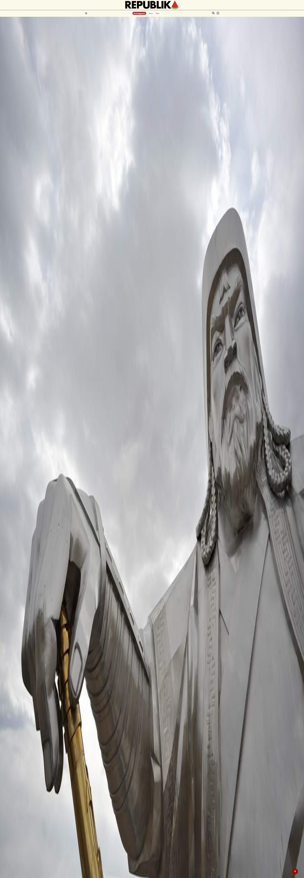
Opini (157, 13)
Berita (151, 13)
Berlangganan (139, 13)
